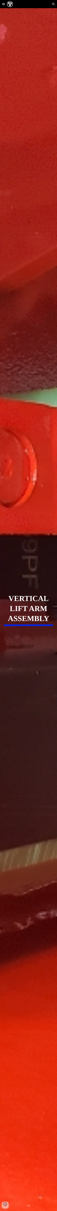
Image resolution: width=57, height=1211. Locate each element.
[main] (28, 609)
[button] (3, 4)
